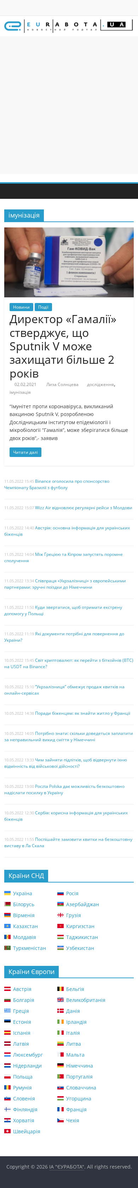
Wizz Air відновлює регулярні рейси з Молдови (83, 508)
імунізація (20, 392)
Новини (21, 307)
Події (43, 307)
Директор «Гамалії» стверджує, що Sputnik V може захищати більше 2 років (63, 346)
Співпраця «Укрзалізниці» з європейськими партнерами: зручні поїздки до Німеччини (65, 584)
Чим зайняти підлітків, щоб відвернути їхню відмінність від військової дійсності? (65, 763)
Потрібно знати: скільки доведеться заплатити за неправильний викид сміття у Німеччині (68, 736)
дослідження (100, 384)
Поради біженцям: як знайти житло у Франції (82, 713)
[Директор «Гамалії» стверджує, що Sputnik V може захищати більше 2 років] (69, 231)
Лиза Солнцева (62, 384)
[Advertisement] (69, 105)
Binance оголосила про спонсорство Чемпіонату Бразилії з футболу (56, 484)
